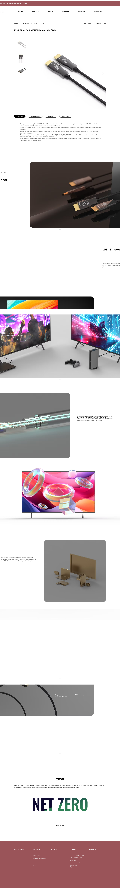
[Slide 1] (60, 304)
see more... (19, 3)
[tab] (20, 116)
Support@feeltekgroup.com (77, 866)
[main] (60, 229)
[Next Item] (103, 73)
